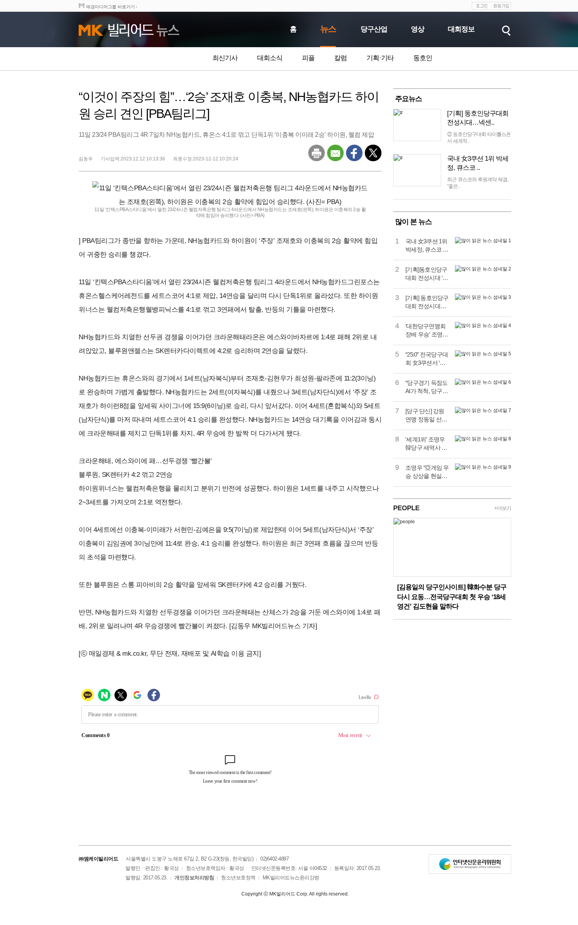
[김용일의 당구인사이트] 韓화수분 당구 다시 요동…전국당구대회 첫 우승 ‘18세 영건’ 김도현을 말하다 (451, 596)
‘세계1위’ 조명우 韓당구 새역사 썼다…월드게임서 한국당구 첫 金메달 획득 (426, 444)
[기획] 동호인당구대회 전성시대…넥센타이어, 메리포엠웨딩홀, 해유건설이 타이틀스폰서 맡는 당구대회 (427, 302)
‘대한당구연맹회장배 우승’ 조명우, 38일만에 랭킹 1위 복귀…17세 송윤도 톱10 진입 (427, 330)
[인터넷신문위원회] (470, 864)
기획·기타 (380, 58)
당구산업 (374, 29)
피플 (308, 58)
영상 (417, 29)
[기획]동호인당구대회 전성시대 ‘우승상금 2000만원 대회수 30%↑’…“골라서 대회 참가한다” (426, 274)
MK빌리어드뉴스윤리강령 (291, 878)
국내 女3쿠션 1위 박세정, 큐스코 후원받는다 (427, 246)
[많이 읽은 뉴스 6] (483, 382)
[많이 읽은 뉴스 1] (483, 240)
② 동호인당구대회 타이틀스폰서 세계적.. (479, 137)
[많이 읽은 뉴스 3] (483, 297)
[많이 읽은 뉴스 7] (483, 410)
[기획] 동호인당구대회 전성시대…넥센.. (477, 118)
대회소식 (269, 58)
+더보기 (502, 508)
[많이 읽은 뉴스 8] (483, 438)
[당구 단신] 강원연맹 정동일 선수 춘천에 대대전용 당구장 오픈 (426, 415)
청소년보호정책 (238, 878)
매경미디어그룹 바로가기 (110, 6)
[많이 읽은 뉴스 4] (483, 325)
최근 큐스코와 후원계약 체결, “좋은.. (477, 183)
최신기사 (224, 58)
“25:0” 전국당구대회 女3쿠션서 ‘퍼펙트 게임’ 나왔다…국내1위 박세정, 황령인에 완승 (427, 359)
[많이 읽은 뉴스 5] (483, 354)
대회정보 (461, 29)
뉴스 (328, 29)
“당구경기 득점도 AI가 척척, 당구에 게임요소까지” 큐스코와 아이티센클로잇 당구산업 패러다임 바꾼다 (426, 387)
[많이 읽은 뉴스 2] (483, 269)
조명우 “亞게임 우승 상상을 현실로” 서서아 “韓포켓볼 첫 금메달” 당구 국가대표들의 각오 (427, 472)
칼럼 (340, 58)
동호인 (422, 58)
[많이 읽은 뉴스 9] (483, 467)
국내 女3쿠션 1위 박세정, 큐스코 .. (477, 163)
